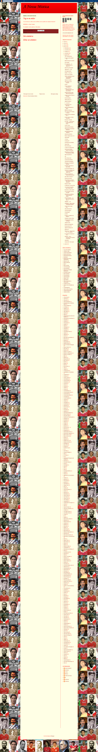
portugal (65, 589)
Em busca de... (66, 427)
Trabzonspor (66, 640)
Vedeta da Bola (67, 291)
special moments (67, 626)
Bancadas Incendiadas (68, 337)
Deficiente (66, 405)
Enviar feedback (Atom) (32, 96)
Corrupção (66, 396)
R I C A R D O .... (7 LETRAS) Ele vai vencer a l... (68, 65)
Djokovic (65, 421)
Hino (65, 486)
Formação (66, 465)
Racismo (65, 595)
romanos (65, 608)
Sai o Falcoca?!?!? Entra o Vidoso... (69, 112)
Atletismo (65, 334)
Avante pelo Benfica (68, 252)
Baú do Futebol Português (69, 344)
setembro (67, 53)
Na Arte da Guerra (68, 178)
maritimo (65, 523)
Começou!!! (67, 140)
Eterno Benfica (66, 273)
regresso (65, 601)
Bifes (65, 356)
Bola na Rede (66, 265)
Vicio (65, 655)
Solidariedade (66, 623)
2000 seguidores (67, 301)
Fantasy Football (67, 452)
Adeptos (65, 308)
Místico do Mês (67, 546)
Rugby (65, 611)
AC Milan (65, 307)
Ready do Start (68, 183)
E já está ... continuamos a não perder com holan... (69, 122)
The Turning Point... (68, 56)
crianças (65, 399)
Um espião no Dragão (68, 646)
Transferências (67, 642)
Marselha (65, 526)
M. (64, 515)
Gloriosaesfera (66, 276)
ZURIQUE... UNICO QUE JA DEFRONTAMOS (69, 204)
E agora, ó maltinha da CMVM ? (69, 216)
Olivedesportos (67, 568)
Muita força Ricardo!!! (69, 67)
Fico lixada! (67, 62)
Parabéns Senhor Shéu (69, 218)
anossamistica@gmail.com (68, 32)
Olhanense (66, 566)
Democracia (66, 406)
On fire (66, 84)
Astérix (65, 333)
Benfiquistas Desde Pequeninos (67, 259)
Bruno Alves (66, 366)
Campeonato (66, 370)
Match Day (66, 529)
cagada (65, 369)
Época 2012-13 (67, 436)
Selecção (65, 616)
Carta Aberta (66, 379)
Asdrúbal (65, 330)
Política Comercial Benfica (69, 585)
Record (65, 599)
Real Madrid (66, 598)
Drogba (65, 424)
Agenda (65, 312)
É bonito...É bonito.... (69, 119)
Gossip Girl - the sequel (69, 241)
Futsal (65, 472)
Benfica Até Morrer (67, 254)
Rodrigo (65, 607)
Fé (64, 456)
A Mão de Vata (66, 251)
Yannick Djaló (66, 659)
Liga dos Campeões (68, 508)
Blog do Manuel (67, 262)
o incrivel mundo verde (68, 565)
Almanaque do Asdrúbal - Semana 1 (70, 129)
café (64, 367)
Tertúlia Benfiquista (67, 290)
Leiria (65, 504)
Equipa (65, 437)
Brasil (65, 364)
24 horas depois (68, 210)
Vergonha (66, 654)
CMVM (65, 387)
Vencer (65, 652)
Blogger (52, 736)
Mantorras (66, 520)
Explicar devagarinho (69, 224)
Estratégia (66, 443)
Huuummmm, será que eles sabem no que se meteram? (69, 181)
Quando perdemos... (69, 134)
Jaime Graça (66, 495)
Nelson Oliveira (67, 560)
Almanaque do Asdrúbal (68, 318)
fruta (64, 469)
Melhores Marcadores (68, 531)
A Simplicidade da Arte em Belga (69, 220)
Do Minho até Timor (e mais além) (69, 166)
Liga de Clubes (67, 507)
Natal (65, 554)
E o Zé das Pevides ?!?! (69, 168)
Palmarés (65, 571)
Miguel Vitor (66, 540)
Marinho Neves (67, 521)
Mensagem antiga (54, 93)
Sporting (65, 629)
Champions (66, 381)
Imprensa (65, 492)
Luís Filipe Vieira (67, 512)
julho (66, 244)
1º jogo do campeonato (69, 147)
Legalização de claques (68, 502)
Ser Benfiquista (67, 287)
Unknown (67, 679)
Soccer (65, 621)
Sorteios (65, 624)
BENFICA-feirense (68, 110)
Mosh (65, 550)
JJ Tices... (67, 139)
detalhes (65, 411)
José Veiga (66, 499)
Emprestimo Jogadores (68, 433)
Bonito (65, 361)
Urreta (65, 648)
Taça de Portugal (67, 635)
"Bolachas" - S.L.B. (68, 69)
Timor (65, 638)
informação (67, 137)
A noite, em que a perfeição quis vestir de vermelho (69, 89)
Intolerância (66, 493)
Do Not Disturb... (68, 97)
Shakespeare (66, 619)
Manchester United (67, 518)
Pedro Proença (67, 576)
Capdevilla (66, 374)
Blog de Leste (66, 261)
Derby (65, 408)
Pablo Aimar (66, 569)
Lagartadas (66, 501)
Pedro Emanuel (67, 575)
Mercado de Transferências (69, 536)
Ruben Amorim (67, 610)
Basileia (65, 340)
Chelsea (65, 383)
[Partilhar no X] (41, 30)
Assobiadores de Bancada (68, 105)
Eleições (65, 425)
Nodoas (65, 562)
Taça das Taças (67, 633)
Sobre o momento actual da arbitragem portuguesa (69, 77)
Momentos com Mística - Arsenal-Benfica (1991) (69, 195)
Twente (65, 645)
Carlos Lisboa (66, 377)
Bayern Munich (67, 347)
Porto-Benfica (66, 588)
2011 (65, 46)
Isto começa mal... (68, 158)
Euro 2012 (66, 444)
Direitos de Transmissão (68, 417)
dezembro (67, 48)
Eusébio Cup (66, 447)
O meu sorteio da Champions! (68, 87)
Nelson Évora (66, 559)
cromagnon (66, 402)
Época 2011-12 (67, 434)
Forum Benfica (66, 275)
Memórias (66, 533)
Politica (65, 584)
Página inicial (42, 93)
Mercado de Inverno (68, 534)
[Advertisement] (41, 83)
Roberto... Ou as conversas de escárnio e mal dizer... (70, 237)
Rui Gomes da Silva (67, 613)
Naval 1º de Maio (67, 556)
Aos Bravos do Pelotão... (69, 142)
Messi (65, 538)
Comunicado (66, 393)
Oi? (65, 156)
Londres (65, 509)
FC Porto (65, 455)
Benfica (65, 350)
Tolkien (65, 639)
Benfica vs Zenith (67, 354)
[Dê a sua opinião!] (39, 30)
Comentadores (67, 390)
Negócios (65, 557)
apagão (65, 324)
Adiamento (66, 309)
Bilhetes (65, 357)
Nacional (65, 553)
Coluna (65, 389)
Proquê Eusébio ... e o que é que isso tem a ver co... (69, 199)
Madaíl (65, 517)
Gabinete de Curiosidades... (69, 475)
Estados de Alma (67, 442)
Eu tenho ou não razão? (69, 189)
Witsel (65, 658)
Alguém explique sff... (69, 227)
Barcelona (66, 338)
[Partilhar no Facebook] (42, 30)
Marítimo (65, 524)
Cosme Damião (67, 398)
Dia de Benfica (66, 268)
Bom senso (66, 360)
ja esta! (66, 213)
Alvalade (65, 319)
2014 (65, 41)
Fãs (64, 453)
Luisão (65, 514)
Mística (65, 544)
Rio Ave (65, 602)
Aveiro (65, 335)
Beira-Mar (66, 348)
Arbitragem (66, 327)
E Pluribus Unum (67, 272)
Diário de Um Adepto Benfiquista (68, 270)
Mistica (65, 543)
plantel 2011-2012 (67, 581)
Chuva (65, 384)
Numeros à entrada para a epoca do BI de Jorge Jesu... (69, 171)
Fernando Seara (67, 462)
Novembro (66, 563)
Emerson (65, 428)
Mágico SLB (66, 278)
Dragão (65, 422)
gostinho (65, 482)
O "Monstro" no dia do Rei (70, 185)
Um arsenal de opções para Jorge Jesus (69, 188)
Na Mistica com (67, 552)
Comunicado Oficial (68, 159)
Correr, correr (67, 125)
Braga (65, 363)
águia (65, 314)
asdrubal (65, 328)
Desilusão (66, 409)
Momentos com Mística (68, 549)
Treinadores (66, 643)
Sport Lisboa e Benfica (68, 289)
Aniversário (66, 322)
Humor (65, 490)
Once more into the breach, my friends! (69, 150)
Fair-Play (65, 450)
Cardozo (65, 376)
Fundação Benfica (67, 470)
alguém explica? (68, 101)
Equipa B (65, 439)
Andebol (65, 321)
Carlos (66, 671)
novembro (67, 49)
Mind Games (66, 541)
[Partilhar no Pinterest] (43, 30)
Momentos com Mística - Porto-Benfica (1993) (69, 153)
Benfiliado (66, 257)
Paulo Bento (66, 572)
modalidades (66, 547)
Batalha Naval (66, 343)
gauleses (65, 479)
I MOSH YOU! (67, 222)
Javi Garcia (66, 496)
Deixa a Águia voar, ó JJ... (70, 135)
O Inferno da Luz (67, 283)
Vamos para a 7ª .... (68, 99)
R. (65, 677)
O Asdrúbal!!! (67, 212)
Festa (65, 463)
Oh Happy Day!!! (68, 71)
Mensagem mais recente (28, 93)
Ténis (65, 636)
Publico (65, 592)
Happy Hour (66, 485)
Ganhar (65, 477)
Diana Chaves (66, 414)
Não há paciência (68, 154)
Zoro (65, 662)
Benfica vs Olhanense (68, 353)
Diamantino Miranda (68, 412)
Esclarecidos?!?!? (68, 226)
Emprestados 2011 (67, 431)
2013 (65, 43)
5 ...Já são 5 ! (67, 103)
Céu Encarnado (67, 266)
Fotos (65, 466)
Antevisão (67, 240)
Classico (65, 386)
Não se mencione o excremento (67, 282)
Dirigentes (66, 418)
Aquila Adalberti (68, 668)
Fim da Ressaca (68, 145)
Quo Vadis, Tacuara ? (69, 176)
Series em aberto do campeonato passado (69, 174)
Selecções (66, 617)
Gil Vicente (66, 480)
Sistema (65, 620)
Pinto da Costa (66, 579)
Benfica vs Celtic (67, 351)
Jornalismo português (69, 161)
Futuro (65, 473)
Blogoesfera (66, 358)
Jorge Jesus (66, 498)
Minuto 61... (67, 229)
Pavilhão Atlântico (67, 573)
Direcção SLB (66, 415)
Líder (65, 505)
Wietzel (65, 657)
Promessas (66, 591)
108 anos (65, 300)
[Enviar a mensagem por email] (38, 30)
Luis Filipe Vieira (67, 511)
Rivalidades (66, 604)
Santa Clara (66, 614)
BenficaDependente (68, 255)
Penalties (65, 578)
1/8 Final (65, 298)
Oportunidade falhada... (69, 127)
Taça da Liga (66, 632)
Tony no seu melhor (68, 74)
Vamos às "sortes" (68, 80)
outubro (66, 51)
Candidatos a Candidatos (69, 372)
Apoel (65, 325)
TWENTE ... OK (68, 201)
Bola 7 (65, 264)
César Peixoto (66, 380)
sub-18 (65, 630)
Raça (65, 594)
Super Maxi (67, 144)
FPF (64, 467)
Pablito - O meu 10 (68, 72)
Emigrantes (66, 430)
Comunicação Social (68, 392)
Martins (65, 527)
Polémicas (66, 582)
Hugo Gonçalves (67, 489)
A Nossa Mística (36, 6)
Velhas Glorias (29, 32)
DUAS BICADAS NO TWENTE (69, 132)
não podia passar (68, 208)
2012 (65, 45)
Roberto (65, 605)
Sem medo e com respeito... (68, 82)
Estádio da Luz (67, 440)
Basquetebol (66, 341)
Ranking (65, 597)
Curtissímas (66, 403)
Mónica (66, 673)
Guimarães (66, 483)
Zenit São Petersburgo (68, 661)
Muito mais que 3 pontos (69, 60)
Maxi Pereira (66, 530)
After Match (66, 311)
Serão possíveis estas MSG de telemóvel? (69, 93)
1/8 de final (66, 297)
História (65, 487)
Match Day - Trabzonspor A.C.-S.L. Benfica (70, 232)
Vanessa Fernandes (68, 649)
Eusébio (65, 446)
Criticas (65, 401)
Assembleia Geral (67, 331)
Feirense (65, 460)
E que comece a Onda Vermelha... (69, 118)
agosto (66, 54)
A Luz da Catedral (67, 249)
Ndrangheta (66, 279)
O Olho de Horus (68, 675)
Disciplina (66, 420)
